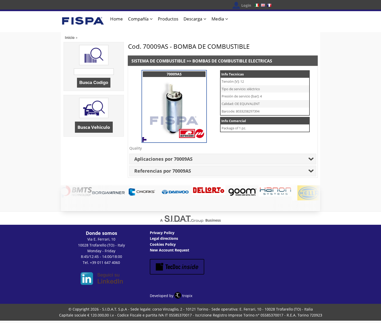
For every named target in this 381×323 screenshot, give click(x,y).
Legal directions (164, 238)
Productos (168, 19)
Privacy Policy (162, 232)
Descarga (193, 19)
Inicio (70, 37)
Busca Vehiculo (93, 127)
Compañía (138, 19)
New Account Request (169, 250)
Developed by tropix (171, 295)
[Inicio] (83, 23)
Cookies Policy (163, 244)
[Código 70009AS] (174, 137)
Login (246, 5)
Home (116, 19)
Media (217, 19)
